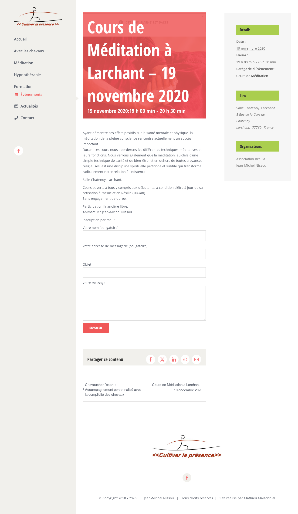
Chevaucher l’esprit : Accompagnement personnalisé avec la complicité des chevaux (113, 389)
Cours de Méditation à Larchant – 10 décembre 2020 (177, 387)
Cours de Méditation (252, 76)
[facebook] (187, 477)
